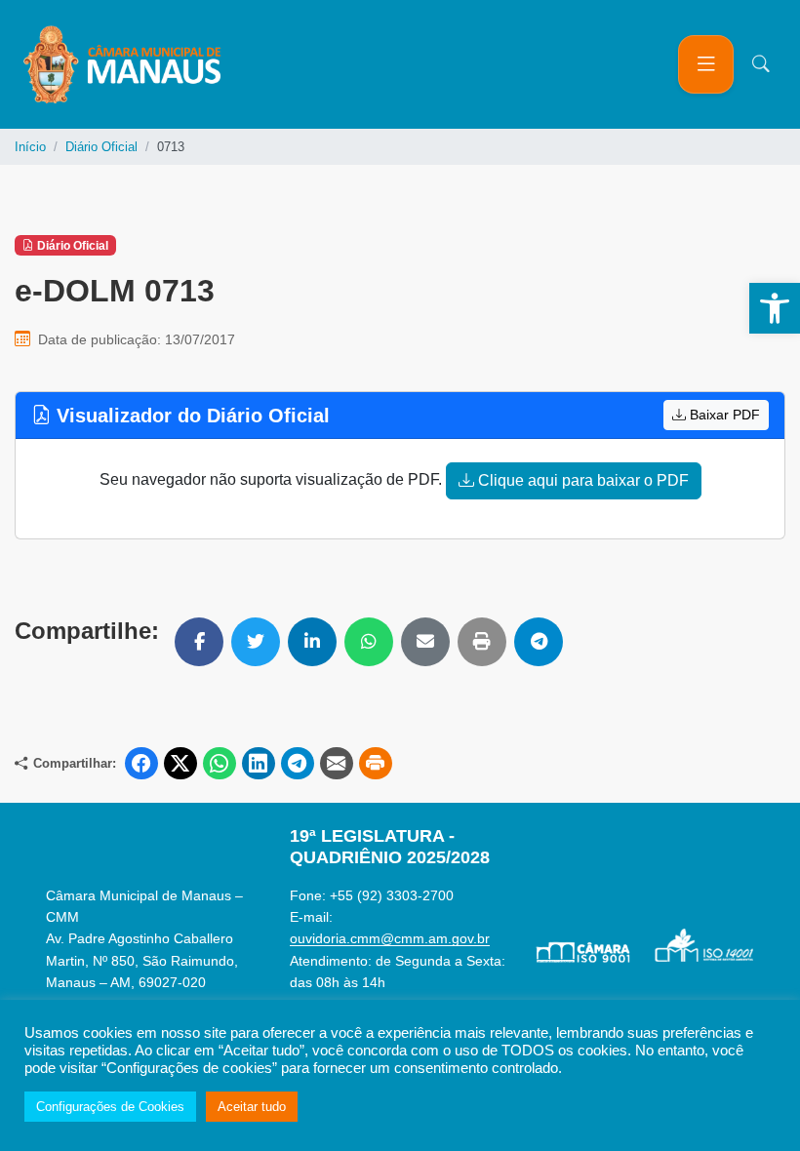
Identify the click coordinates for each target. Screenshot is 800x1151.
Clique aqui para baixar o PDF (581, 480)
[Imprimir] (482, 641)
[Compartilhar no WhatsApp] (368, 641)
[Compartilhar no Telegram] (538, 641)
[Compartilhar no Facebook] (199, 641)
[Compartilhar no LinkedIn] (312, 641)
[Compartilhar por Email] (425, 641)
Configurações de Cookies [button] (110, 1106)
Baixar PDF (723, 414)
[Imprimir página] (375, 763)
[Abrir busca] (760, 64)
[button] (774, 308)
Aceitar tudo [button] (252, 1106)
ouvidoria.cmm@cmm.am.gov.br (390, 938)
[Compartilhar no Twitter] (255, 641)
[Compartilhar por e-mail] (336, 763)
